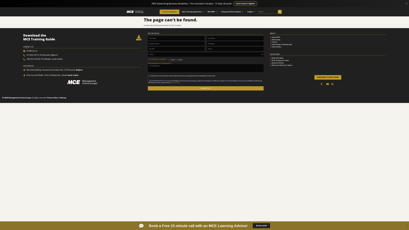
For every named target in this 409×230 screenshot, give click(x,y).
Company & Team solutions (231, 12)
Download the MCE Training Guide (39, 37)
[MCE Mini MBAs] (328, 58)
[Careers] (328, 42)
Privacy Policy (176, 82)
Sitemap (63, 98)
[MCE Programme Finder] (328, 60)
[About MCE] (328, 37)
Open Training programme (191, 12)
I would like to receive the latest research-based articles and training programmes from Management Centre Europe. (182, 76)
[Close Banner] (406, 3)
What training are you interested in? (160, 63)
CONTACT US (205, 88)
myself (173, 59)
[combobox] (206, 54)
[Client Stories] (328, 47)
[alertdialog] (204, 3)
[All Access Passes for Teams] (328, 65)
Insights (250, 12)
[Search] (280, 12)
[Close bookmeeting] (407, 225)
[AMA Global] (328, 40)
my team (179, 59)
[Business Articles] (328, 63)
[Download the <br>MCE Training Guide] (138, 37)
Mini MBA (211, 12)
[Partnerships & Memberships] (328, 44)
